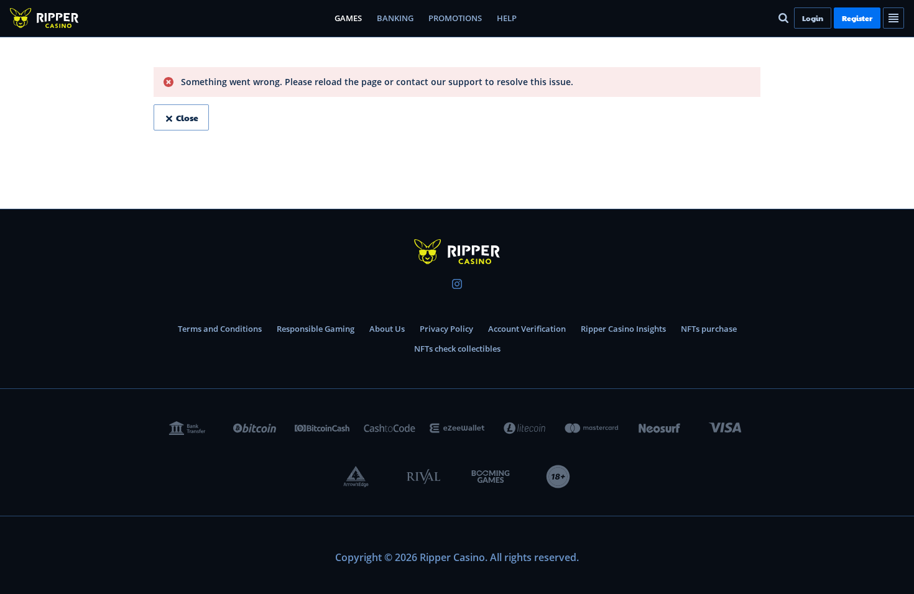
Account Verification (527, 328)
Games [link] (348, 18)
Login (812, 18)
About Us (387, 328)
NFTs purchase (709, 328)
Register (857, 18)
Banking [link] (395, 18)
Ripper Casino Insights (623, 328)
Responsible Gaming (315, 328)
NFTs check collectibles (457, 348)
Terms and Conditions (220, 328)
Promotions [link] (455, 18)
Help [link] (507, 18)
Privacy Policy (446, 328)
